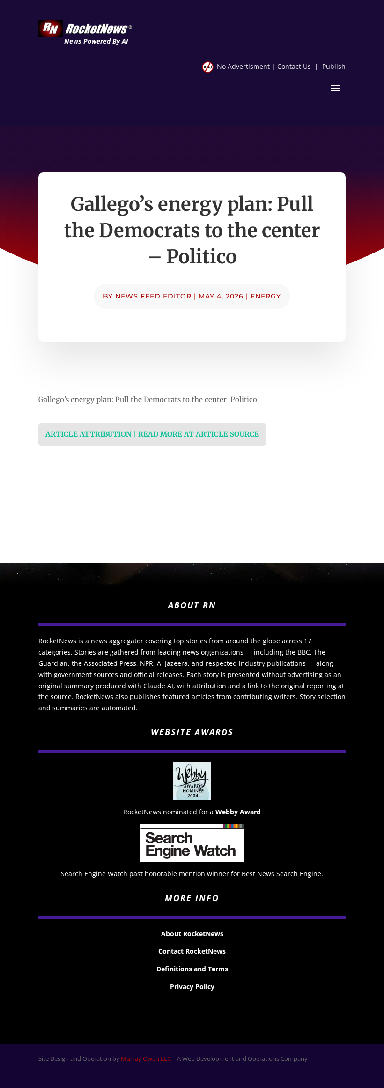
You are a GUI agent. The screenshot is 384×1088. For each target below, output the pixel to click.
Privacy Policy (192, 986)
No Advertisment (243, 66)
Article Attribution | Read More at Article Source (152, 434)
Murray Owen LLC (146, 1058)
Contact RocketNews (192, 950)
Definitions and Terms (192, 968)
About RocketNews (192, 933)
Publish (334, 66)
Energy (266, 296)
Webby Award (238, 811)
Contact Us (294, 66)
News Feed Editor (153, 296)
